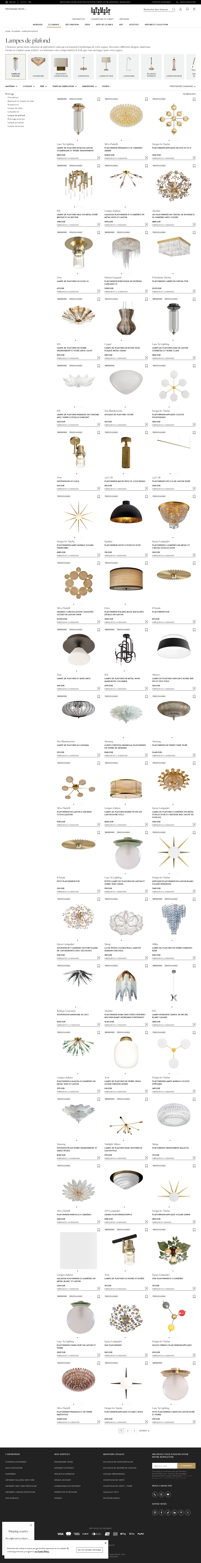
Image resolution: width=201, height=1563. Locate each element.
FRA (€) (12, 2)
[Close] (105, 1543)
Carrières (10, 1474)
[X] (187, 1512)
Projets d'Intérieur (64, 1474)
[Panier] (194, 9)
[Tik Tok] (168, 1512)
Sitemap (58, 1498)
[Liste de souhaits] (187, 9)
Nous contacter (188, 2)
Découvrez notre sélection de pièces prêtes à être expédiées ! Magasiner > (95, 2)
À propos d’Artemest (161, 2)
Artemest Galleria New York (19, 1480)
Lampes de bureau (16, 126)
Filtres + (106, 86)
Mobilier (38, 24)
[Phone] (155, 1494)
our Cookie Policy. (42, 1551)
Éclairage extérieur (16, 119)
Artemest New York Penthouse (21, 1486)
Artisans (124, 19)
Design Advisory (62, 1480)
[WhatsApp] (161, 1494)
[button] (193, 67)
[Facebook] (161, 1512)
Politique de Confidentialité (118, 1462)
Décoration (72, 24)
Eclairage (53, 24)
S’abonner (186, 1466)
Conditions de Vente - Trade (117, 1486)
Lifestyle (134, 24)
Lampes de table (15, 108)
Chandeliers (13, 97)
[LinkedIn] (174, 1512)
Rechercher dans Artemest (156, 9)
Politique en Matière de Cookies (119, 1468)
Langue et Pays (111, 1492)
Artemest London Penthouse (20, 1492)
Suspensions (13, 104)
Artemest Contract (64, 1468)
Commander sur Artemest (67, 1486)
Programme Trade (14, 9)
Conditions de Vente (113, 1480)
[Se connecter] (180, 9)
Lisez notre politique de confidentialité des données (172, 1477)
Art (121, 24)
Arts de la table (104, 24)
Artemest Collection (156, 24)
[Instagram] (155, 1512)
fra (25, 2)
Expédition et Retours (65, 1492)
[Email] (168, 1494)
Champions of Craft (102, 19)
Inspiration (78, 19)
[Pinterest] (181, 1512)
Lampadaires (13, 111)
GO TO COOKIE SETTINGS (89, 1550)
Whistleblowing (111, 1498)
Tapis (87, 24)
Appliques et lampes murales (21, 101)
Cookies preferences (114, 1474)
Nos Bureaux (12, 1498)
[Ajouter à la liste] (98, 99)
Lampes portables (16, 122)
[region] (56, 1549)
